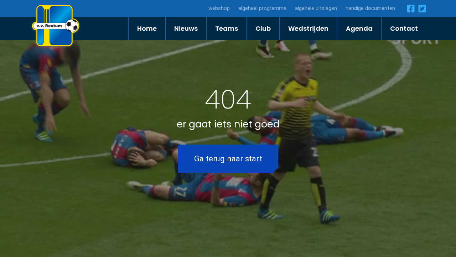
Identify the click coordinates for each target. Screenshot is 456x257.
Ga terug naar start (228, 158)
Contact (404, 28)
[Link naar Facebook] (409, 8)
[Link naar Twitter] (420, 8)
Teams (226, 28)
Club (263, 28)
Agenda (359, 28)
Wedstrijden (308, 28)
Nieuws (186, 28)
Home (147, 28)
